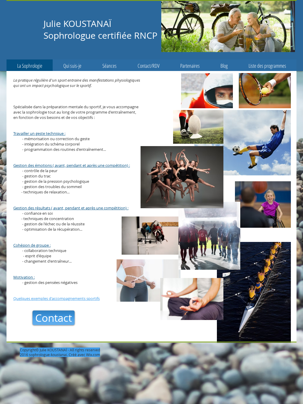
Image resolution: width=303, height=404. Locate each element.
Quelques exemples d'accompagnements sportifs (56, 298)
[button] (228, 26)
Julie (52, 24)
